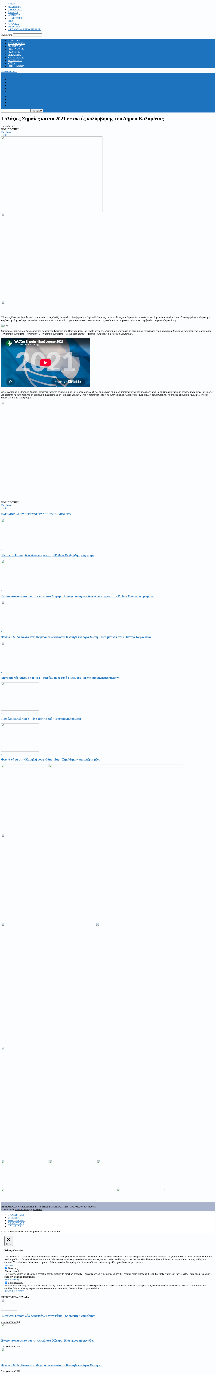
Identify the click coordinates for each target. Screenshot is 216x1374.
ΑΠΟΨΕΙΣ (13, 23)
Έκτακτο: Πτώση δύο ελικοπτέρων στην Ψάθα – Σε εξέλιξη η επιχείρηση (48, 555)
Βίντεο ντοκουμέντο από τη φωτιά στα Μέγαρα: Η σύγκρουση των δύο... (48, 1340)
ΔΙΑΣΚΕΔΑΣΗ (16, 46)
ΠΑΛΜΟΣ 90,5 (16, 1223)
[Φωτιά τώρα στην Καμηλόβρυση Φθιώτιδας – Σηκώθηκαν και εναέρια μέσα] (20, 750)
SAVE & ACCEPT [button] (14, 1291)
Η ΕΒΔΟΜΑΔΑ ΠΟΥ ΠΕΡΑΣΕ (24, 29)
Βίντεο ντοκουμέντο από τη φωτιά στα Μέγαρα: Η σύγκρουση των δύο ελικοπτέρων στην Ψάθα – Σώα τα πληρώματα (77, 596)
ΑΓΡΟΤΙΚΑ (14, 40)
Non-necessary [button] (11, 1279)
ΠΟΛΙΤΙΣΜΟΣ (15, 18)
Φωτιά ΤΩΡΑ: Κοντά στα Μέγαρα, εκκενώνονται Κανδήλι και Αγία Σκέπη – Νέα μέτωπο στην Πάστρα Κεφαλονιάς (76, 637)
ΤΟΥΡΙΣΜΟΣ (15, 60)
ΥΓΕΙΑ (11, 63)
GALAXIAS (14, 1226)
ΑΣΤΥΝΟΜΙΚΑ (16, 43)
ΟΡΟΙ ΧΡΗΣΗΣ (16, 1214)
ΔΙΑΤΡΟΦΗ (14, 26)
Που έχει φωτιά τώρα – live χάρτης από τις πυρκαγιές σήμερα (41, 718)
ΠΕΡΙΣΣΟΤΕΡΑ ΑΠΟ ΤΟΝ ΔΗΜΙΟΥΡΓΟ (48, 514)
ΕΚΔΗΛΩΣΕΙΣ (16, 49)
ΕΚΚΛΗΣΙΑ (14, 54)
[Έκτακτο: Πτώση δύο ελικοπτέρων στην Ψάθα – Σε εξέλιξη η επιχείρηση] (20, 546)
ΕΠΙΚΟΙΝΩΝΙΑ (16, 66)
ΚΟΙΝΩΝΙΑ (14, 15)
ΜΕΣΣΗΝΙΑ (14, 6)
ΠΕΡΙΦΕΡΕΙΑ (15, 9)
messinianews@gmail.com (28, 1209)
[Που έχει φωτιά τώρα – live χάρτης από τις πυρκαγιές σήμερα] (20, 709)
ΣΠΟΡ (11, 21)
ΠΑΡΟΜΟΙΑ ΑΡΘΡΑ (13, 514)
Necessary (13, 1268)
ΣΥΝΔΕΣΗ (13, 1217)
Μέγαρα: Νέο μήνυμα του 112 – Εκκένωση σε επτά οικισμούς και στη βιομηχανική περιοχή (60, 677)
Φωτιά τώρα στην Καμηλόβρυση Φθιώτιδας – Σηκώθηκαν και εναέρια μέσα (50, 759)
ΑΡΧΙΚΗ (12, 4)
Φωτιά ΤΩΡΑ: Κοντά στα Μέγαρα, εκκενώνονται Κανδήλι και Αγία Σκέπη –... (52, 1365)
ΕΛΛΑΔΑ (13, 12)
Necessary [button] (9, 1265)
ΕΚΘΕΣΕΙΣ (14, 52)
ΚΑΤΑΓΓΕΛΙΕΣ (16, 57)
